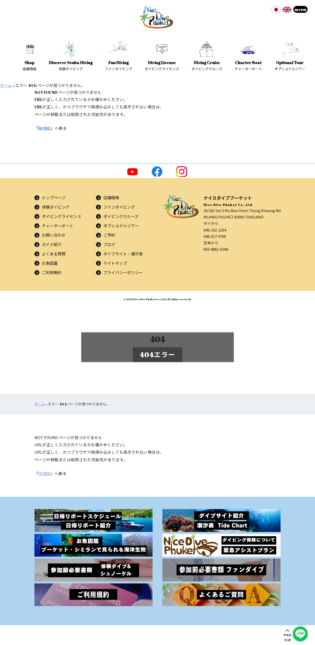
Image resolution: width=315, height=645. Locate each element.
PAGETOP (287, 637)
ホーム (6, 85)
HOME (44, 128)
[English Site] (287, 11)
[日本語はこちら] (276, 11)
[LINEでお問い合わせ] (300, 634)
